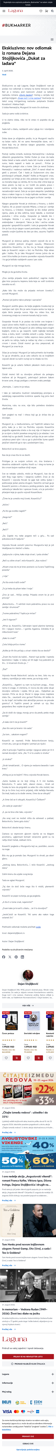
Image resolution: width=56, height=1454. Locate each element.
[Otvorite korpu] (46, 11)
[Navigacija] (28, 39)
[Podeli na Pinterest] (16, 957)
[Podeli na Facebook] (3, 957)
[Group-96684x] (36, 1403)
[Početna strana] (16, 11)
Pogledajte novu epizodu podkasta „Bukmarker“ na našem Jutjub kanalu (28, 3)
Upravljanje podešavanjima (28, 1449)
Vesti (4, 74)
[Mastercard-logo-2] (16, 1411)
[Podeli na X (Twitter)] (9, 957)
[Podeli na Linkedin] (22, 957)
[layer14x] (37, 1411)
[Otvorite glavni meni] (4, 11)
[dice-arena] (20, 1403)
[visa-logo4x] (7, 1411)
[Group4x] (23, 1411)
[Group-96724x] (30, 1411)
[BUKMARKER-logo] (16, 25)
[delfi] (6, 1403)
